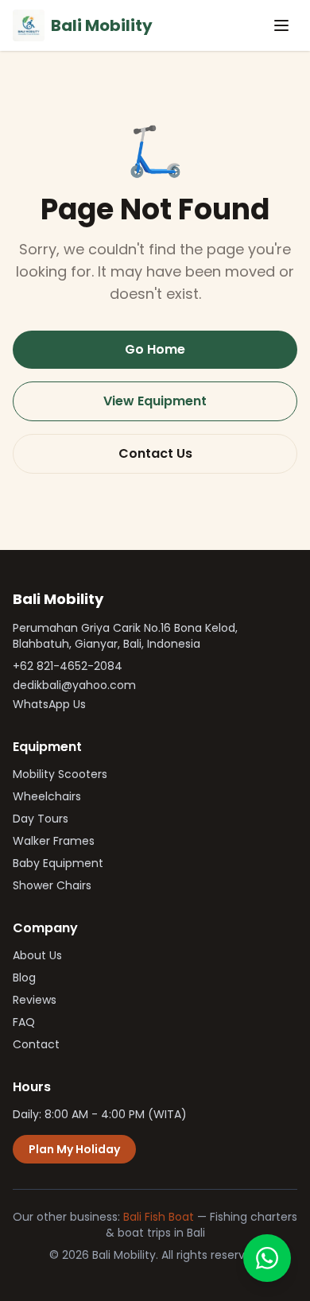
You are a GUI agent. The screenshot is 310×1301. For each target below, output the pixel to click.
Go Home (155, 349)
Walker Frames (54, 841)
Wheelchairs (47, 796)
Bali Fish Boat (158, 1217)
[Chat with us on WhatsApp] (267, 1258)
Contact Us (155, 453)
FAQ (24, 1022)
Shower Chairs (52, 885)
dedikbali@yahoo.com (74, 685)
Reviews (34, 1000)
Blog (24, 977)
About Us (37, 955)
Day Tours (40, 819)
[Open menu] (281, 25)
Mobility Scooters (60, 774)
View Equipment (155, 401)
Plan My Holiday (74, 1149)
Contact (36, 1044)
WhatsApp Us (49, 704)
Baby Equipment (58, 863)
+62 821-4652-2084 (67, 666)
